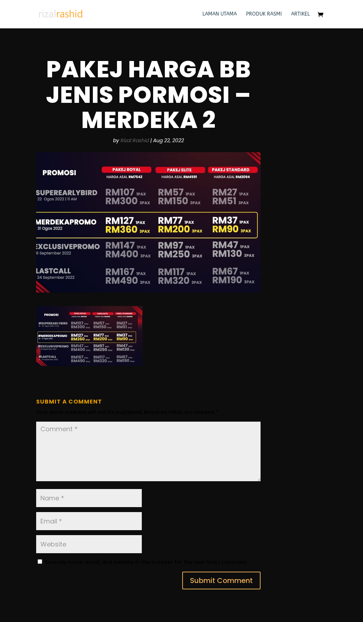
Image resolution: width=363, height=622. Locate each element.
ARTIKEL (300, 14)
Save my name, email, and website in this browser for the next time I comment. (146, 562)
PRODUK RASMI (264, 14)
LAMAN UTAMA (219, 14)
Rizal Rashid (135, 140)
